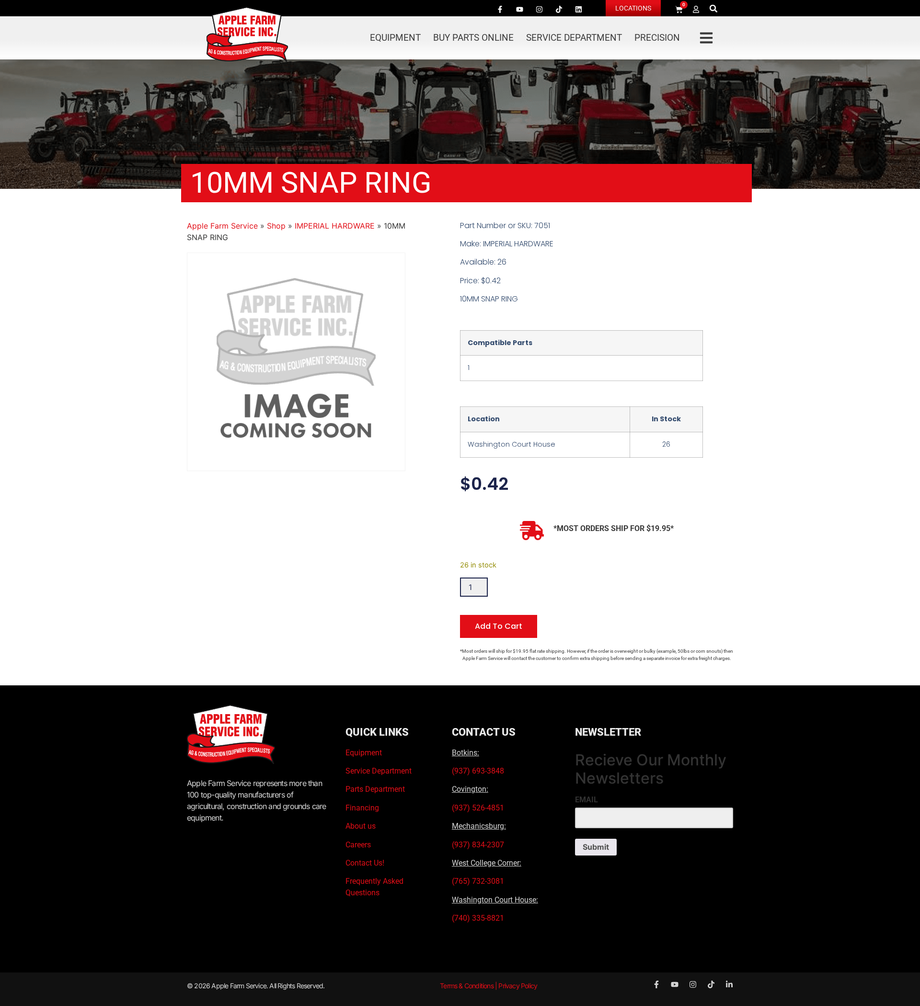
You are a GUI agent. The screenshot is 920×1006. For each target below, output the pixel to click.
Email (586, 800)
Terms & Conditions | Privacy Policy (488, 986)
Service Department (574, 37)
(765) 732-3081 (478, 881)
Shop (276, 226)
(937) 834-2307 (478, 844)
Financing (362, 807)
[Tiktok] (559, 9)
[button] (714, 8)
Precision (657, 37)
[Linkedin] (578, 9)
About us (360, 826)
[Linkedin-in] (729, 984)
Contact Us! (364, 862)
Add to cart (498, 626)
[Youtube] (519, 9)
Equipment (395, 37)
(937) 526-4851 (478, 807)
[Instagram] (539, 9)
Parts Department (375, 789)
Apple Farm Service (222, 226)
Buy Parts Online (473, 37)
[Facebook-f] (500, 9)
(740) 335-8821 (479, 918)
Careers (358, 844)
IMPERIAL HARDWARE (335, 226)
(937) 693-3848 (478, 770)
